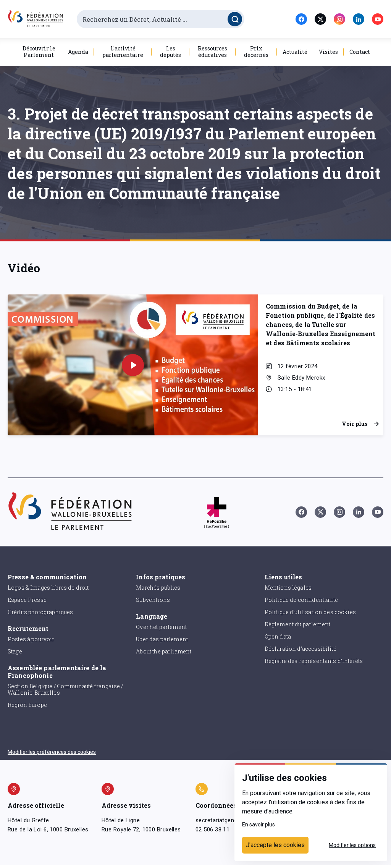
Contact (359, 51)
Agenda (78, 51)
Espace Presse (27, 599)
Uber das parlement (162, 639)
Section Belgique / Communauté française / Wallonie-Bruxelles (65, 689)
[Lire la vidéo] (133, 365)
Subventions (153, 599)
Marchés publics (158, 587)
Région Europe (27, 704)
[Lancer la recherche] (235, 19)
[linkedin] (358, 19)
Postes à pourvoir (31, 639)
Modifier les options (352, 845)
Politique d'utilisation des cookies (310, 612)
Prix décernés (256, 51)
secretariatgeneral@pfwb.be (233, 820)
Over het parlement (161, 627)
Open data (278, 636)
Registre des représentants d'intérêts (314, 661)
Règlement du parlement (297, 624)
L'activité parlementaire (122, 51)
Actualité (295, 51)
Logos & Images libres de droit (48, 587)
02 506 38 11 (212, 829)
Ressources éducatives (212, 51)
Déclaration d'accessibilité (300, 648)
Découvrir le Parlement (39, 51)
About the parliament (163, 651)
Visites (328, 51)
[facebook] (301, 19)
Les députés (170, 51)
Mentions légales (288, 587)
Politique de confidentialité (301, 599)
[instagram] (339, 19)
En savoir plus (258, 824)
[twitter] (320, 19)
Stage (15, 651)
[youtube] (377, 19)
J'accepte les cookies (275, 845)
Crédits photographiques (40, 612)
